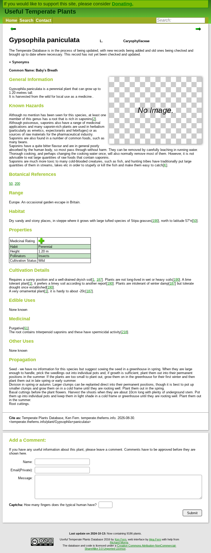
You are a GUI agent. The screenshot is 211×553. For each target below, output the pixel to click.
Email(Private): (22, 470)
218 (124, 332)
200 (17, 184)
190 (155, 221)
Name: (28, 462)
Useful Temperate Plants (40, 11)
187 (99, 280)
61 (26, 328)
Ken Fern (120, 539)
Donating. (122, 3)
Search (26, 20)
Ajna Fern (155, 539)
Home (11, 20)
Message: (25, 478)
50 (11, 184)
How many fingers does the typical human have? (52, 505)
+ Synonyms (19, 62)
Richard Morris (119, 542)
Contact (43, 20)
